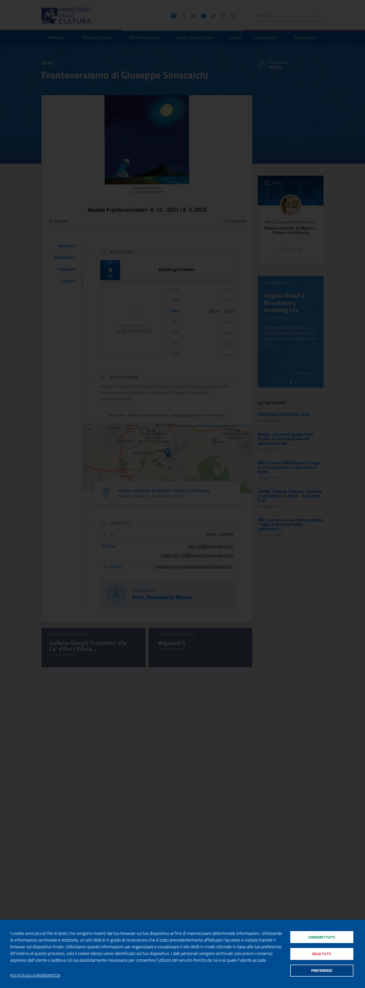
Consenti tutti (321, 937)
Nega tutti (321, 954)
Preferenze (321, 970)
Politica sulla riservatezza (35, 975)
